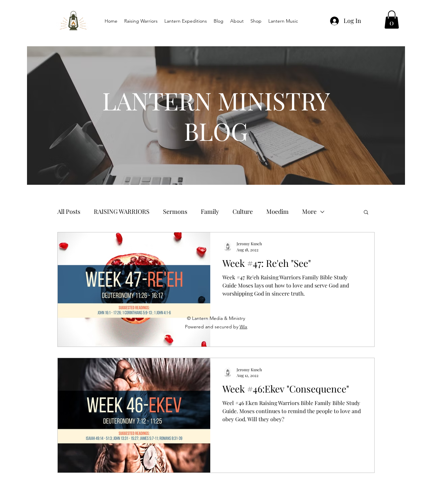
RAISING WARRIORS (122, 211)
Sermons (175, 211)
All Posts (68, 211)
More (309, 211)
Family (210, 211)
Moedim (277, 211)
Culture (243, 211)
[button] (391, 19)
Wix (243, 327)
